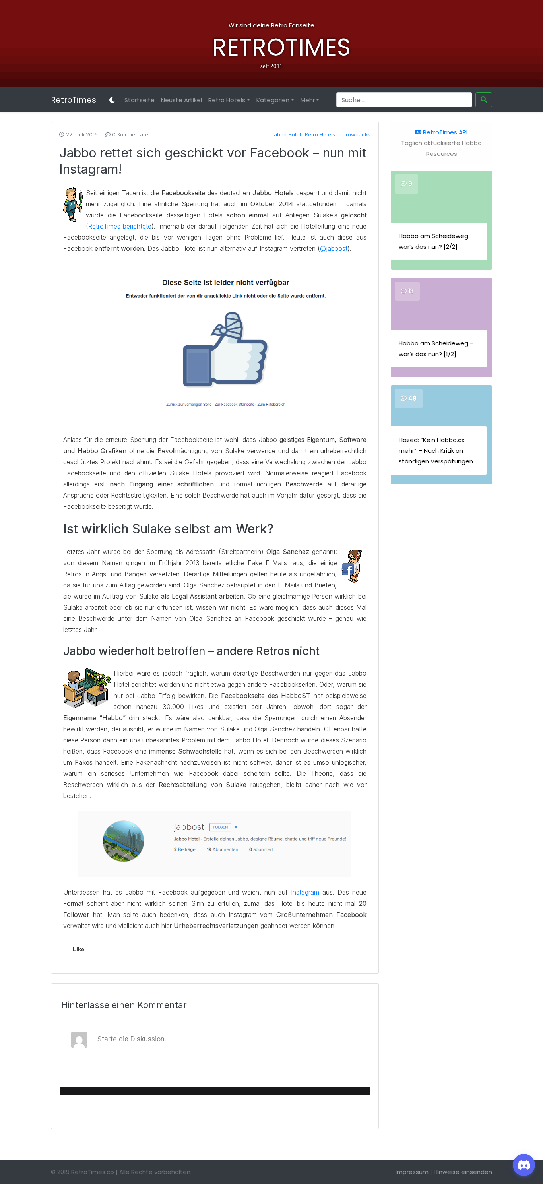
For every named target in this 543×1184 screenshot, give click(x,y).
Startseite (139, 100)
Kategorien (272, 100)
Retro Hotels (226, 100)
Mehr (308, 100)
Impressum (412, 1172)
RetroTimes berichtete (119, 226)
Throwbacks (354, 134)
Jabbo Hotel (286, 134)
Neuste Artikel (181, 100)
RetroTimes (271, 47)
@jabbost (333, 248)
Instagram (305, 892)
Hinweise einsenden (463, 1172)
